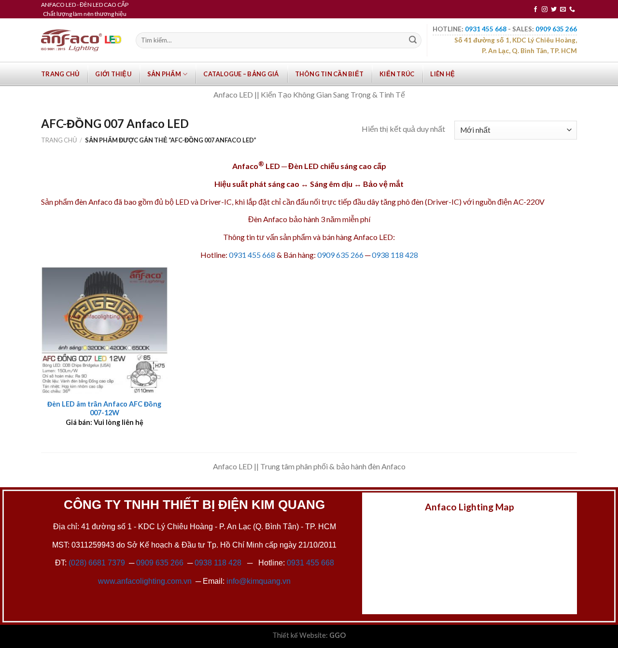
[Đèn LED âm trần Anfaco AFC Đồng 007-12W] (104, 330)
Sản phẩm (164, 74)
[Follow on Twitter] (554, 9)
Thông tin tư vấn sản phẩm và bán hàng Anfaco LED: (309, 236)
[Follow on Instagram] (545, 9)
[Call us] (572, 9)
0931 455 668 (252, 254)
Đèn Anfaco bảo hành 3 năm (294, 219)
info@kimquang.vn (258, 581)
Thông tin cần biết (329, 74)
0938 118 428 (395, 254)
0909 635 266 (340, 254)
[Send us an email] (563, 9)
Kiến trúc (396, 74)
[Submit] (413, 40)
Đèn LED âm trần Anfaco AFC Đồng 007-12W (104, 408)
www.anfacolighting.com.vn (145, 581)
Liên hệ (442, 74)
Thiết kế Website (299, 635)
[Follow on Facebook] (535, 9)
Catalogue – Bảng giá (241, 74)
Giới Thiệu (113, 74)
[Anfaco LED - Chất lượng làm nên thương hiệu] (81, 40)
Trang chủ (60, 74)
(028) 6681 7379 (98, 563)
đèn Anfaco (93, 201)
